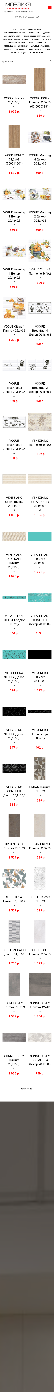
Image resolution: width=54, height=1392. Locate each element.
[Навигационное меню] (49, 7)
